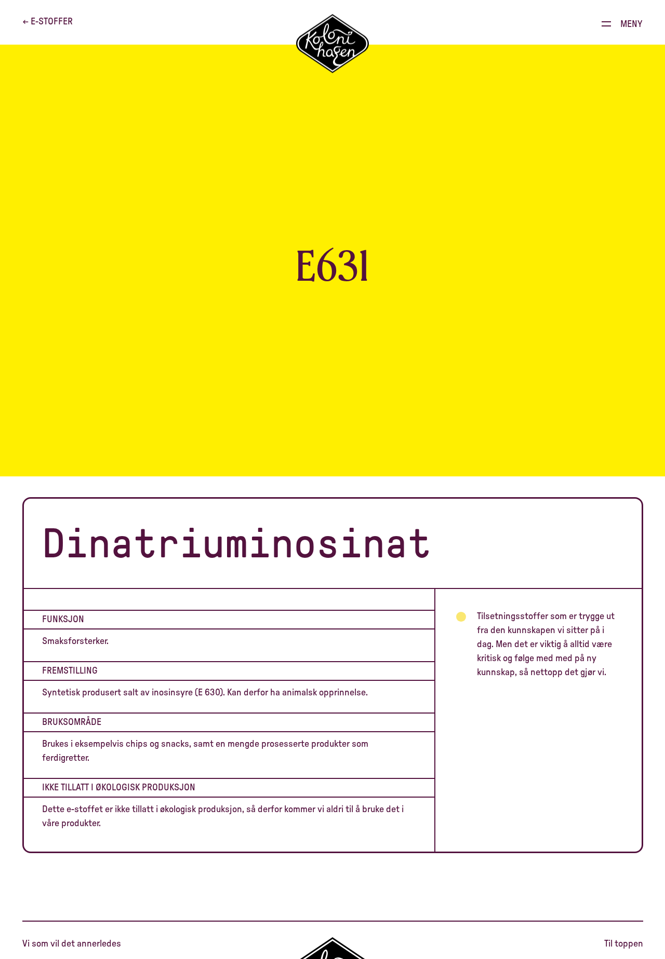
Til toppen (623, 944)
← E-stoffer (47, 21)
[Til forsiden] (332, 44)
